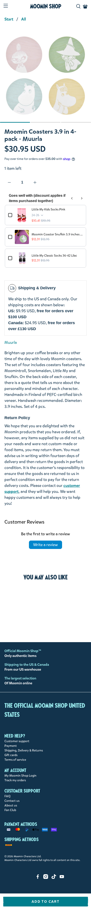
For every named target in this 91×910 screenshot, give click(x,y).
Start (8, 19)
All (23, 19)
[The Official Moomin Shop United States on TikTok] (53, 878)
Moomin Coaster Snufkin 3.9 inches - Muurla (57, 234)
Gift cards (10, 755)
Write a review (45, 544)
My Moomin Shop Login (20, 776)
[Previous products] (72, 198)
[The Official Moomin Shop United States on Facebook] (37, 878)
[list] (45, 77)
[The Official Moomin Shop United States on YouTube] (61, 878)
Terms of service (15, 760)
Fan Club (10, 810)
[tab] (15, 122)
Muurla (10, 342)
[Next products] (82, 198)
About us (10, 805)
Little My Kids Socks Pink (48, 209)
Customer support (16, 741)
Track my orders (15, 780)
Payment (10, 746)
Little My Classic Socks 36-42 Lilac (54, 256)
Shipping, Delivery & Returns (23, 750)
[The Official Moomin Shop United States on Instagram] (45, 878)
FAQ (7, 796)
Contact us (11, 801)
